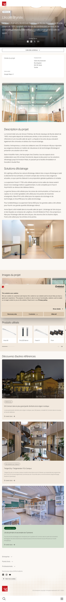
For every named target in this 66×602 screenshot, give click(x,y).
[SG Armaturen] (4, 4)
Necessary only (12, 314)
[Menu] (62, 599)
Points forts (6, 561)
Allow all (53, 314)
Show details (57, 309)
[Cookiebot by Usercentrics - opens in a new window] (56, 287)
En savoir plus (8, 416)
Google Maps (9, 74)
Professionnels (7, 566)
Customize (32, 314)
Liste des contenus (32, 50)
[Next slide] (61, 346)
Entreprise (5, 557)
